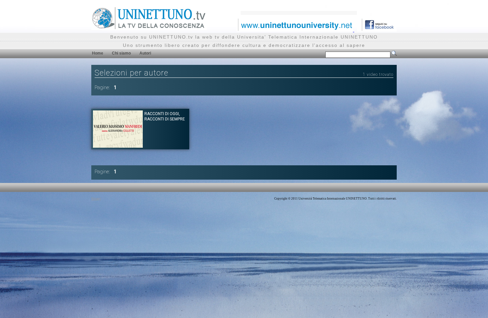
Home (97, 53)
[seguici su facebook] (377, 30)
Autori (145, 53)
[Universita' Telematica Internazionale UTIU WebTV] (149, 28)
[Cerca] (394, 54)
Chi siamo (121, 53)
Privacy (96, 198)
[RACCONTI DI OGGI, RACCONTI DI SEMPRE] (118, 146)
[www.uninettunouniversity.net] (295, 30)
